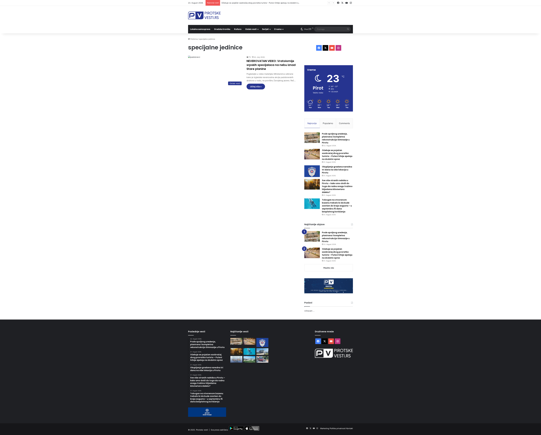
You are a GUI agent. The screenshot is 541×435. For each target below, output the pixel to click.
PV (250, 57)
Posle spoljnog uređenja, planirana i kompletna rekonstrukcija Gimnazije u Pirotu (336, 138)
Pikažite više (328, 268)
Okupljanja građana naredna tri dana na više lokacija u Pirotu (337, 169)
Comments (344, 123)
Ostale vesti (251, 29)
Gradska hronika (222, 29)
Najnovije (312, 123)
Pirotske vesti (202, 430)
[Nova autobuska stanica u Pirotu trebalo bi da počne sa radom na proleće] (249, 359)
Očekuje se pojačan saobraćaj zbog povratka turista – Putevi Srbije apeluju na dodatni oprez (261, 3)
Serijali (265, 29)
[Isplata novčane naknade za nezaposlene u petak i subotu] (236, 359)
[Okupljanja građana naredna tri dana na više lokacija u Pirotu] (312, 171)
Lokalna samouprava (200, 29)
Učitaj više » (255, 86)
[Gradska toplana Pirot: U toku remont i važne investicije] (262, 351)
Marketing (325, 428)
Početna (194, 39)
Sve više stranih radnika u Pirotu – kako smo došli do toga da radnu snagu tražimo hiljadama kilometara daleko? (337, 186)
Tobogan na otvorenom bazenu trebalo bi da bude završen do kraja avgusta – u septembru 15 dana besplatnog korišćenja (337, 205)
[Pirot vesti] (204, 15)
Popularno (328, 123)
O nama (277, 29)
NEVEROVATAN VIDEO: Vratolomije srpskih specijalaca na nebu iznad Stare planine (271, 65)
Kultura (237, 29)
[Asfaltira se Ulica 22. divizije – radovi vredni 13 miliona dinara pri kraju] (262, 359)
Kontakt (349, 428)
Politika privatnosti (338, 428)
